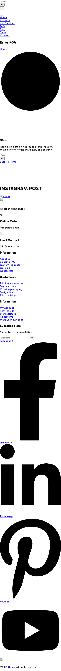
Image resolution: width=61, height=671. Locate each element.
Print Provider (7, 310)
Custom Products (10, 264)
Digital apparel (8, 286)
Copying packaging (11, 289)
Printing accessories (11, 283)
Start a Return (8, 313)
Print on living (8, 295)
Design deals (7, 292)
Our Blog (5, 267)
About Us (5, 20)
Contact (5, 35)
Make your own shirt (11, 319)
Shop (3, 32)
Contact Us (6, 270)
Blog (2, 29)
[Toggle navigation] (1, 15)
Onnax (11, 667)
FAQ (2, 26)
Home (3, 17)
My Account (7, 307)
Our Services (7, 23)
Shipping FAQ (7, 261)
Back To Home (8, 161)
